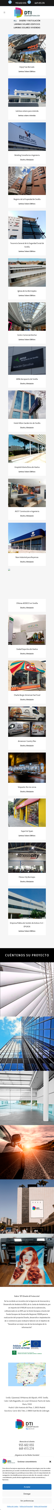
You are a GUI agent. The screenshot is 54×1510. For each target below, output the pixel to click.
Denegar (27, 1494)
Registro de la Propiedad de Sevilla (27, 199)
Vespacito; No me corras (27, 787)
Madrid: (11, 1407)
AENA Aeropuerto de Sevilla (27, 379)
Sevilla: (8, 1398)
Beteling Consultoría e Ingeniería (27, 155)
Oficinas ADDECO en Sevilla (27, 603)
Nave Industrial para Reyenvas (27, 557)
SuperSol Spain (27, 831)
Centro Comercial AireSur (27, 335)
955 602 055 (20, 3)
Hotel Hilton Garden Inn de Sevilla (27, 423)
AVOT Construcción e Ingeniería (27, 511)
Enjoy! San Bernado (27, 67)
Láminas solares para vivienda (27, 111)
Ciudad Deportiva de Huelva (27, 649)
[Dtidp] (27, 12)
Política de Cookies (12, 1506)
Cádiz (6, 1401)
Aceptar (27, 1487)
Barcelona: (8, 1411)
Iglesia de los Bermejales (27, 291)
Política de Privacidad (26, 1506)
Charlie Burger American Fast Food (27, 695)
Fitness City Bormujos (27, 877)
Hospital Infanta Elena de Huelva (27, 467)
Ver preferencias (27, 1501)
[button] (50, 1461)
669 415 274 (40, 3)
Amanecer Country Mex (27, 741)
